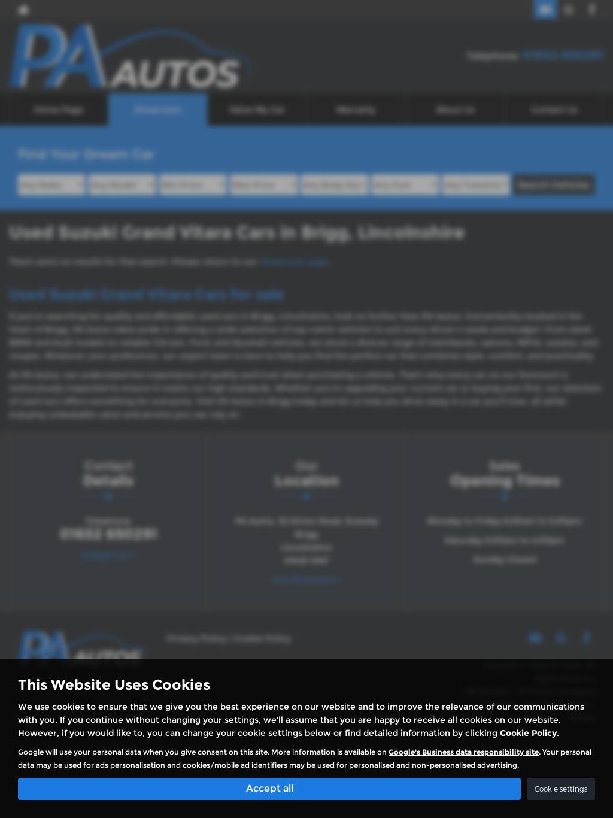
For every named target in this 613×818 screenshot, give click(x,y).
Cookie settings (561, 788)
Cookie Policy (528, 733)
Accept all (269, 788)
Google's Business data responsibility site (464, 751)
